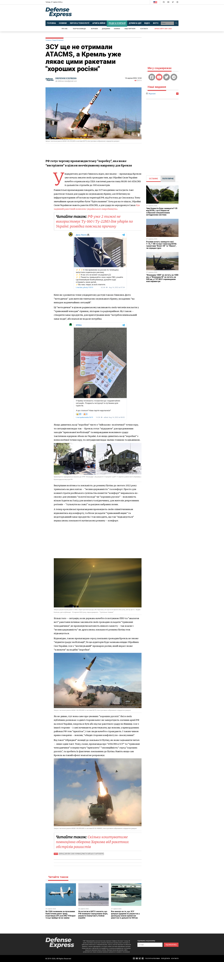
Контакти (144, 29)
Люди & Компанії (57, 40)
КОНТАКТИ (174, 958)
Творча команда (79, 29)
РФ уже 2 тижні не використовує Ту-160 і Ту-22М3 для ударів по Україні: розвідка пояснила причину (94, 221)
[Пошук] (176, 23)
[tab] (153, 179)
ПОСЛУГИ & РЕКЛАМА (152, 958)
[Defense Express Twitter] (173, 2)
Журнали (94, 29)
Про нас (65, 29)
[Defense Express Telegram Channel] (177, 2)
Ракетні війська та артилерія (92, 854)
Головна (48, 40)
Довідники (106, 29)
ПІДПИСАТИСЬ (171, 945)
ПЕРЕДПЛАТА (165, 958)
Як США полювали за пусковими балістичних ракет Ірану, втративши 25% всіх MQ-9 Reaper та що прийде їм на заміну (61, 914)
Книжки (117, 29)
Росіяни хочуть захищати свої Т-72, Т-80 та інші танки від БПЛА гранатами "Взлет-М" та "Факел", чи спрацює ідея (161, 245)
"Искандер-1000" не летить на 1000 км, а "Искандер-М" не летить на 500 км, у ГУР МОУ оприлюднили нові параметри (162, 278)
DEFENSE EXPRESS (66, 78)
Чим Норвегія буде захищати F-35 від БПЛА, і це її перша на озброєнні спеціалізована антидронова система (161, 211)
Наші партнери (129, 29)
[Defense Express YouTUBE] (168, 2)
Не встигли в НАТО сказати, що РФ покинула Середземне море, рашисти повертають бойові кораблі (93, 914)
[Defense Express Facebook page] (164, 2)
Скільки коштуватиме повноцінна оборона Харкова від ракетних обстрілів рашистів (92, 842)
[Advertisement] (131, 12)
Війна (61, 854)
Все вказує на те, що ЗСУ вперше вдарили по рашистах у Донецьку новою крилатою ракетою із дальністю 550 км (125, 914)
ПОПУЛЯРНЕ (168, 179)
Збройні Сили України (73, 854)
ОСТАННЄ (153, 179)
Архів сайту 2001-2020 (163, 29)
